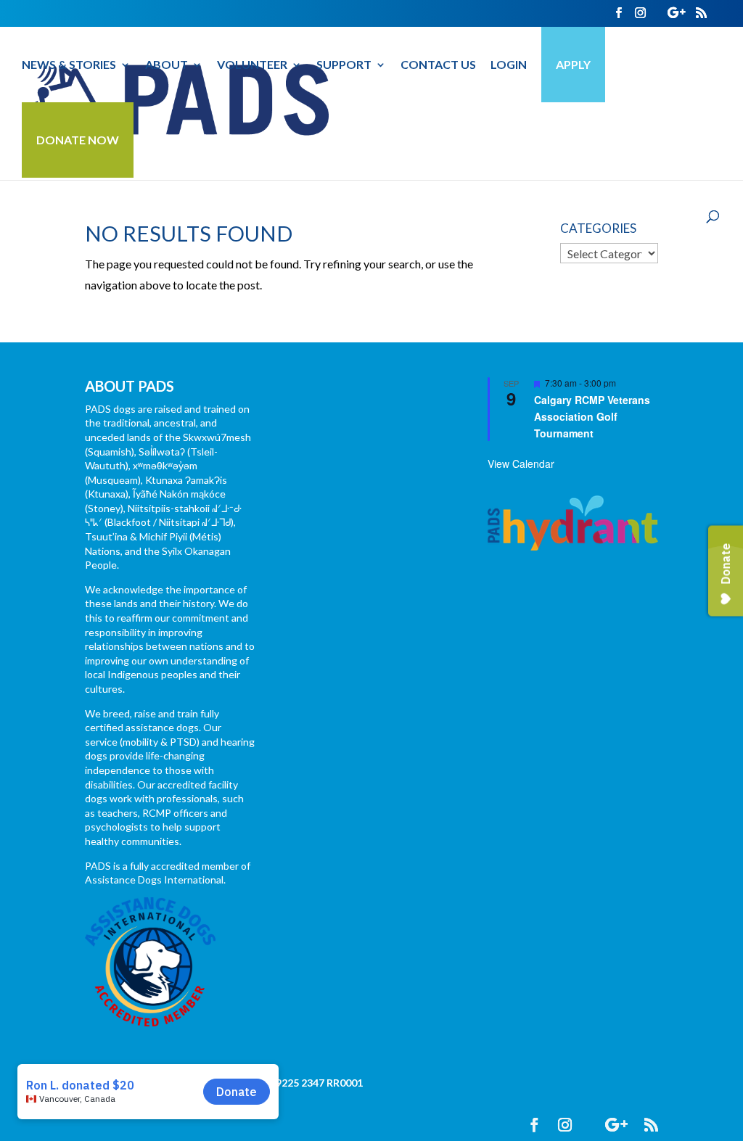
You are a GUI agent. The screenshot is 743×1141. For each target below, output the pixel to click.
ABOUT (166, 65)
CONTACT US (438, 65)
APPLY (573, 64)
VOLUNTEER (252, 65)
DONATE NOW (77, 140)
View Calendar (521, 463)
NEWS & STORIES (69, 65)
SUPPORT (344, 65)
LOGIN (508, 65)
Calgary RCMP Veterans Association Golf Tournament (592, 416)
